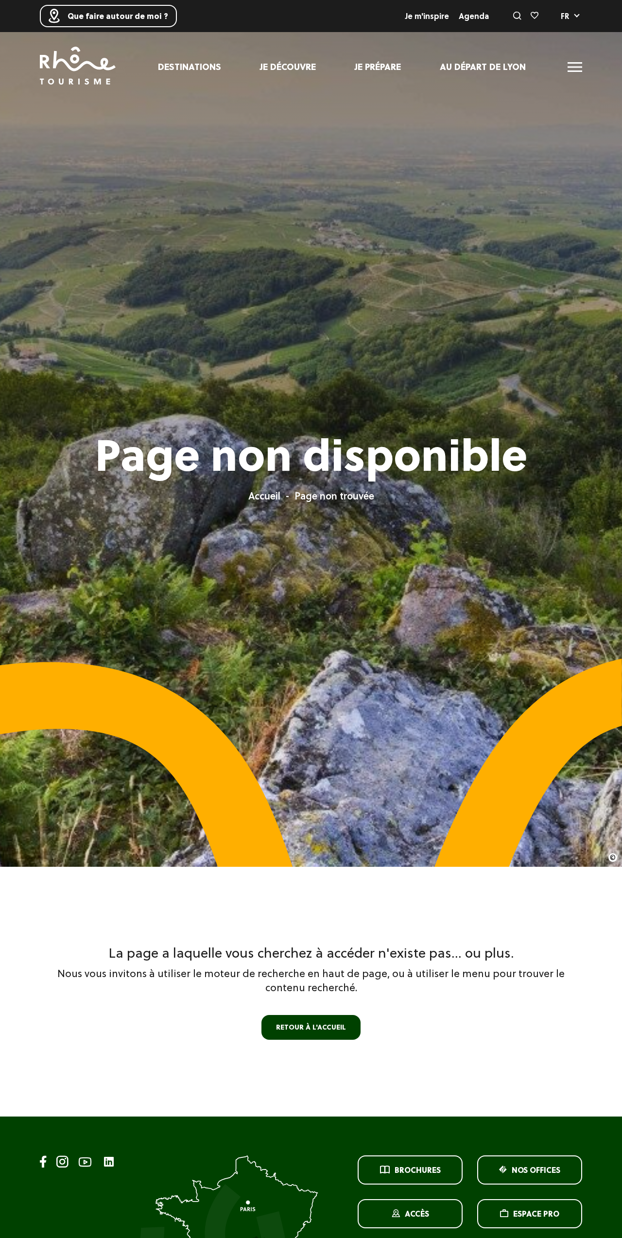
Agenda (474, 16)
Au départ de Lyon (483, 67)
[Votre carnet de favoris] (534, 16)
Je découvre (288, 67)
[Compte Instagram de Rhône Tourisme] (62, 1163)
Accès (417, 1213)
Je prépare (378, 67)
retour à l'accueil (311, 1027)
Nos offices (536, 1170)
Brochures (418, 1170)
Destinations (189, 67)
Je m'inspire (427, 16)
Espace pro (536, 1213)
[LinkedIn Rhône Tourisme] (109, 1162)
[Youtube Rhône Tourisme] (85, 1163)
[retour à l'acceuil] (78, 67)
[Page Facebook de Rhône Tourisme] (43, 1163)
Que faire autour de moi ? (118, 16)
